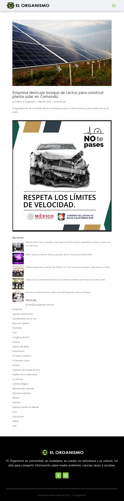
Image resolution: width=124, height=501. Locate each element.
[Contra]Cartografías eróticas (40, 304)
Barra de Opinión (20, 323)
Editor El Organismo (26, 101)
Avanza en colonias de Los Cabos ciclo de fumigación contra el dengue (58, 292)
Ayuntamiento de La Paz (24, 318)
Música (15, 397)
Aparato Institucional (22, 313)
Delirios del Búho (20, 346)
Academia (17, 309)
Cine (14, 332)
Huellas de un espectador (24, 374)
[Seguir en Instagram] (66, 475)
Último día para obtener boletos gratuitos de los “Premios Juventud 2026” (59, 254)
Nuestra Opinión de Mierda (25, 407)
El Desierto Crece (20, 360)
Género (16, 365)
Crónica (16, 341)
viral (14, 425)
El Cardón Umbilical (21, 355)
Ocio (14, 411)
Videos (15, 421)
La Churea (17, 379)
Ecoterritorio (60, 101)
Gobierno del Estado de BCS (26, 369)
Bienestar (17, 327)
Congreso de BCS (21, 337)
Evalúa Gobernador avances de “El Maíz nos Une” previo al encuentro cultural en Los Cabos (68, 267)
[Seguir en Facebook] (58, 475)
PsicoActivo (18, 416)
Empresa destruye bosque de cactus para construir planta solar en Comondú (58, 94)
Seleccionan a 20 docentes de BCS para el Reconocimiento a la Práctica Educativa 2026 (65, 279)
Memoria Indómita (21, 393)
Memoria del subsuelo (23, 388)
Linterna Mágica (20, 383)
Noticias (16, 402)
